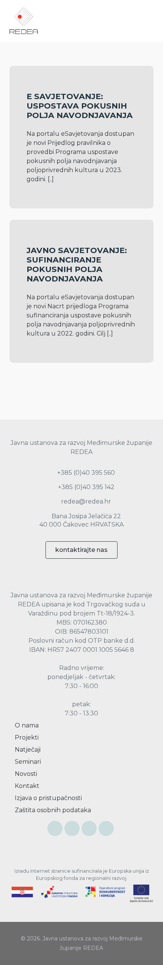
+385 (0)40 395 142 (85, 487)
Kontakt (26, 785)
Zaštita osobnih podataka (52, 810)
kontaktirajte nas (81, 549)
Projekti (26, 737)
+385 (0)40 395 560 (85, 472)
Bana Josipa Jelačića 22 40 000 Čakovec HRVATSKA (81, 520)
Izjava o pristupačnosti (47, 798)
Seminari (27, 761)
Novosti (25, 773)
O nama (26, 725)
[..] (51, 179)
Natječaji (27, 749)
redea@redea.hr (85, 501)
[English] (133, 21)
